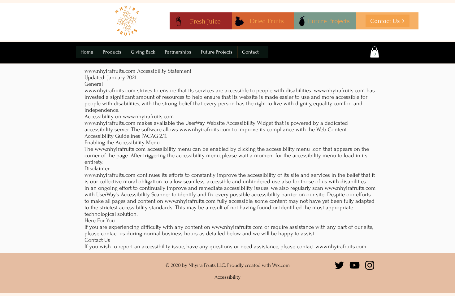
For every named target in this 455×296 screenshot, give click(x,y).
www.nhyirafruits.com (110, 71)
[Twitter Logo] (339, 265)
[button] (374, 52)
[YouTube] (355, 265)
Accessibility (227, 277)
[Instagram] (370, 265)
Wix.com (281, 265)
